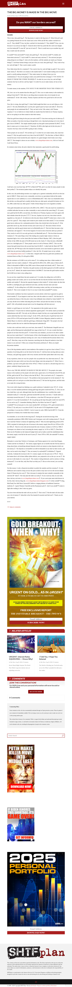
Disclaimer (54, 985)
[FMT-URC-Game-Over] (20, 841)
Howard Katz (12, 15)
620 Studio (33, 985)
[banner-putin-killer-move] (20, 792)
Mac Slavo (12, 662)
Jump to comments (15, 507)
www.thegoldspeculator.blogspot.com (37, 481)
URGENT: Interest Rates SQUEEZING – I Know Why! (21, 658)
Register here (36, 692)
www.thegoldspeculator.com (43, 140)
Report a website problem (43, 985)
